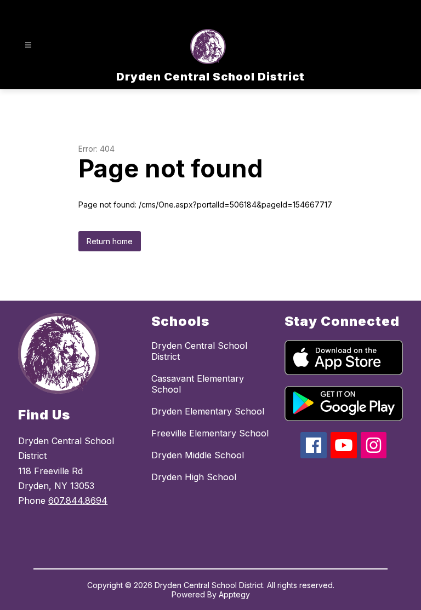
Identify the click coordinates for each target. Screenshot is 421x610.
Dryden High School (193, 476)
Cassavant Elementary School (197, 384)
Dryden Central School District (199, 351)
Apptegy (234, 594)
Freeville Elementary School (210, 433)
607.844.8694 (77, 500)
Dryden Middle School (197, 455)
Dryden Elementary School (207, 411)
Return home (110, 241)
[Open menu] (28, 45)
